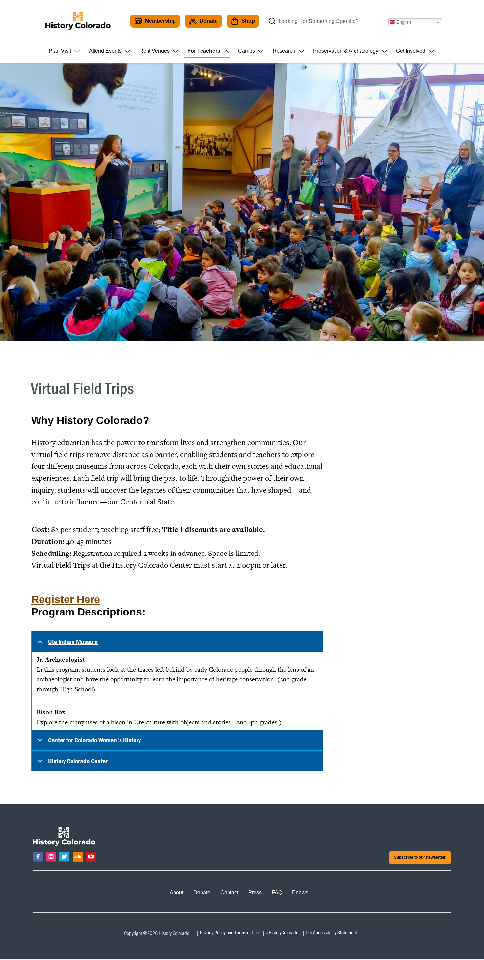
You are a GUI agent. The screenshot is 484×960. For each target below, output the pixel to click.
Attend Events (105, 51)
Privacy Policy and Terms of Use (229, 932)
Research (284, 51)
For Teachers (203, 51)
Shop (248, 21)
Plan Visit (60, 51)
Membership (160, 21)
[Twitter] (64, 856)
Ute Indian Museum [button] (73, 641)
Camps (246, 51)
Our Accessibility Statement (331, 932)
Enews (300, 892)
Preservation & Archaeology (345, 51)
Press (255, 892)
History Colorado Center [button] (78, 761)
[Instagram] (51, 856)
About (176, 892)
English (403, 22)
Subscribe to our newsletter (420, 857)
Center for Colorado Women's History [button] (94, 740)
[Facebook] (38, 856)
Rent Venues (154, 51)
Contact (229, 892)
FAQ (277, 892)
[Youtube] (91, 856)
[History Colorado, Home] (78, 21)
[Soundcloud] (78, 856)
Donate (209, 21)
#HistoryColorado (282, 932)
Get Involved (410, 51)
